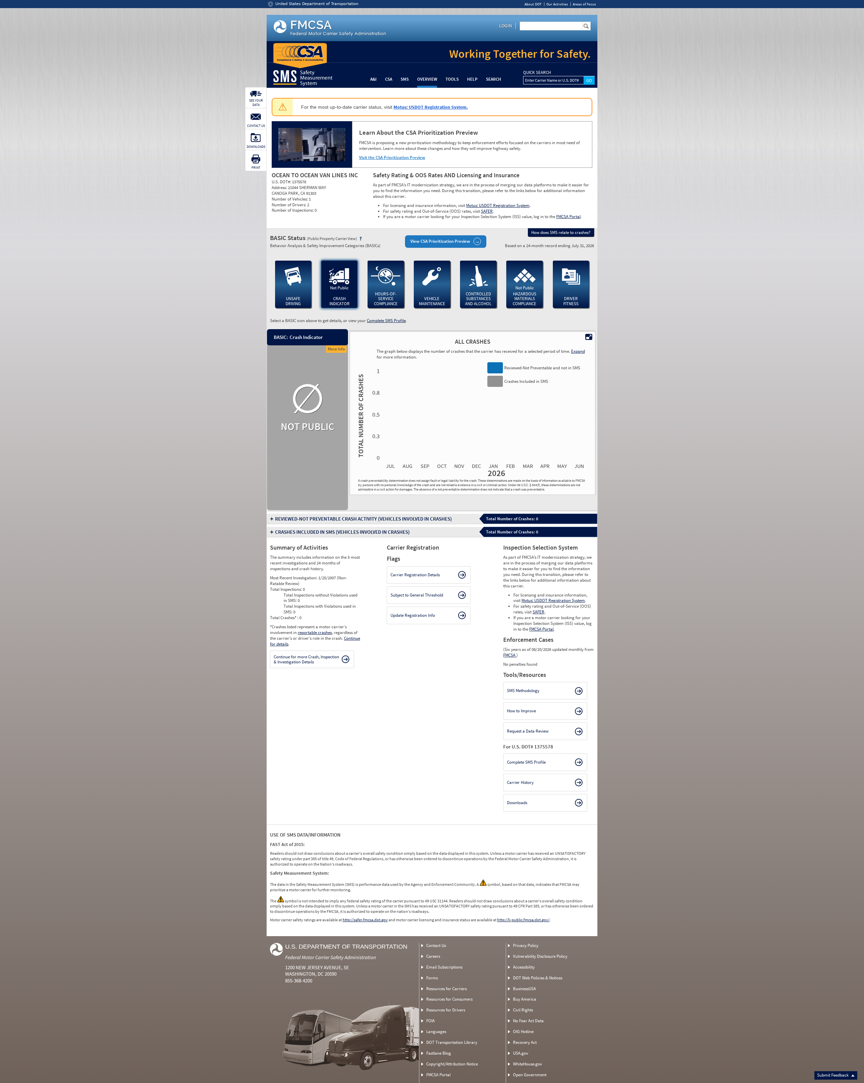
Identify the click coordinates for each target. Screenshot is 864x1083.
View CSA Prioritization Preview (440, 241)
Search (493, 79)
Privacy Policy (525, 945)
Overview (427, 79)
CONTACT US (256, 126)
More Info (336, 349)
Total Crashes (283, 617)
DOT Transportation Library (451, 1042)
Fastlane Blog (438, 1053)
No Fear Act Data (528, 1021)
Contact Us (436, 945)
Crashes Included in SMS (342, 532)
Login (505, 26)
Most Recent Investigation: (294, 578)
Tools (452, 79)
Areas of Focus (584, 4)
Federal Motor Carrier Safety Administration (330, 957)
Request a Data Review (527, 731)
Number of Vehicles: (290, 199)
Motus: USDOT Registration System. (431, 107)
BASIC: (280, 337)
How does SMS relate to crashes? (561, 232)
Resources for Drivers (445, 1010)
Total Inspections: (286, 589)
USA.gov (520, 1053)
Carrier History (520, 782)
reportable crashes (315, 632)
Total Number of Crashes (359, 415)
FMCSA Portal (568, 216)
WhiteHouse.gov (527, 1064)
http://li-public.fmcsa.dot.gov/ (523, 919)
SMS (405, 79)
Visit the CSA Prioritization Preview (392, 157)
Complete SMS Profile (386, 320)
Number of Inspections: (293, 210)
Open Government (529, 1075)
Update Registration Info (412, 615)
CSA (388, 79)
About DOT (533, 4)
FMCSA (509, 655)
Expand (578, 351)
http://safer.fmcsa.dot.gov (365, 919)
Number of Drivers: (289, 205)
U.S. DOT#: (282, 182)
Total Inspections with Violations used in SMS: (320, 609)
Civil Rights (523, 1010)
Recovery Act (525, 1042)
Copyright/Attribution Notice (452, 1064)
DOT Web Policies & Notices (537, 978)
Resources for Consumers (449, 999)
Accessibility (524, 967)
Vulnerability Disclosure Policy (540, 956)
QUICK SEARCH (537, 72)
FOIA (430, 1021)
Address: (280, 187)
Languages (436, 1031)
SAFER (487, 211)
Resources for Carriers (446, 989)
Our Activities (557, 4)
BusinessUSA (524, 989)
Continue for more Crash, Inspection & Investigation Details (306, 659)
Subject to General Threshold (416, 595)
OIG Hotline (523, 1031)
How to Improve (521, 711)
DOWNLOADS (256, 146)
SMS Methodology (523, 690)
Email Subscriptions (444, 967)
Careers (433, 956)
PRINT (255, 167)
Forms (432, 978)
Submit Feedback (833, 1075)
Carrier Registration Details (415, 575)
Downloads (517, 802)
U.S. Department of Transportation (346, 946)
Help (472, 79)
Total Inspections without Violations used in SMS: (320, 598)
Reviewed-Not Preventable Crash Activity (363, 519)
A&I (373, 79)
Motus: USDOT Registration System (498, 205)
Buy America (524, 999)
